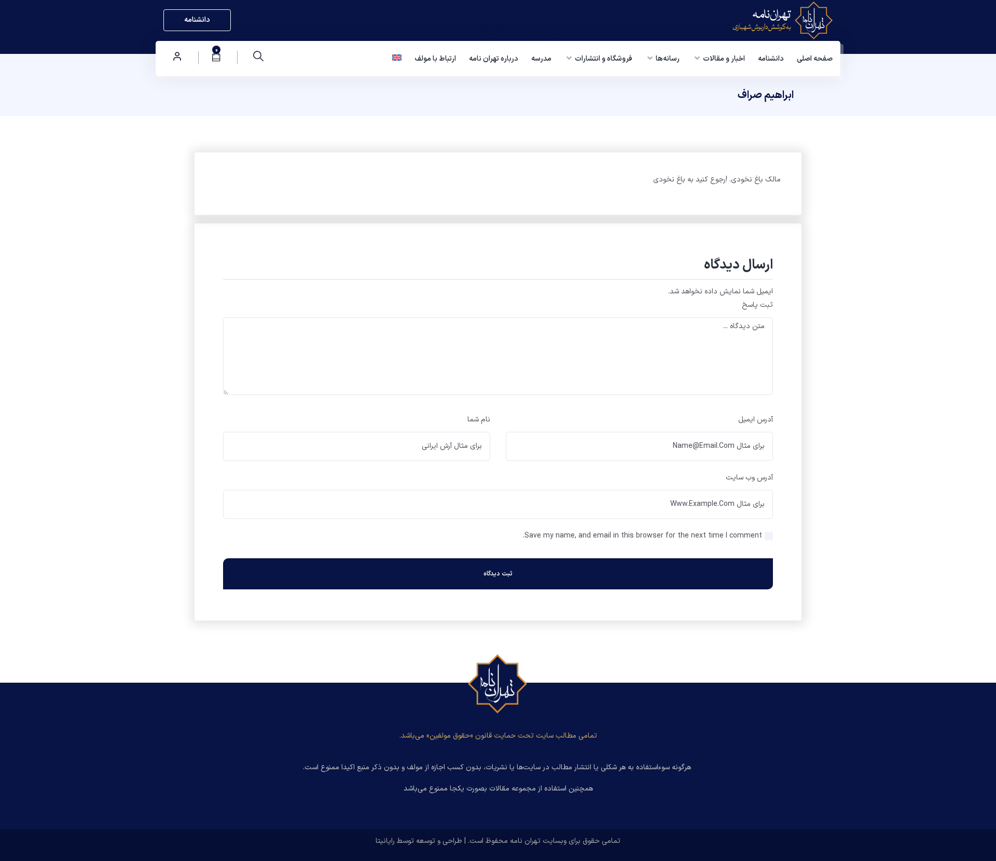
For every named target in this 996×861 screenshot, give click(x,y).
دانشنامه (197, 20)
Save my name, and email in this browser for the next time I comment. (642, 535)
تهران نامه (525, 841)
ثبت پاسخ (757, 305)
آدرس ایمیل (755, 419)
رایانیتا (385, 841)
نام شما (478, 419)
